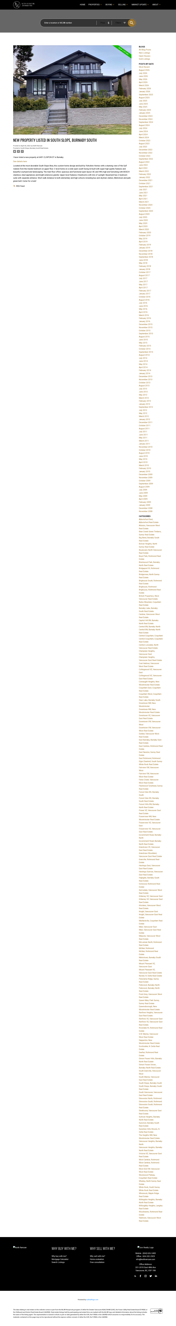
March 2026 (144, 85)
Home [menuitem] (82, 4)
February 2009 (145, 502)
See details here (20, 161)
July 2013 (143, 389)
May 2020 (143, 223)
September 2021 (146, 186)
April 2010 (143, 462)
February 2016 (145, 318)
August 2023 (144, 143)
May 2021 (143, 196)
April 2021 (143, 199)
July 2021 (143, 189)
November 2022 (145, 153)
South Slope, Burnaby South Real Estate (34, 148)
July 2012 (143, 410)
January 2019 (144, 248)
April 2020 (143, 226)
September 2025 (146, 94)
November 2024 (145, 119)
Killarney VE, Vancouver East (151, 896)
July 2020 (143, 217)
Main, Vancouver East (148, 927)
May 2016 (143, 309)
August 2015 (144, 337)
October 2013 (144, 383)
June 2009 (143, 493)
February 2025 (145, 110)
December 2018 (145, 251)
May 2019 (143, 238)
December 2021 (145, 180)
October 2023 (144, 140)
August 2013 (144, 386)
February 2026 (145, 88)
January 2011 (144, 444)
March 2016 (144, 315)
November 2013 (145, 379)
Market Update (139, 4)
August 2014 (144, 355)
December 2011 (145, 422)
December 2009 (145, 474)
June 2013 (143, 392)
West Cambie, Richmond (149, 1160)
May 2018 (143, 263)
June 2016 (143, 306)
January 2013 (144, 404)
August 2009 (144, 487)
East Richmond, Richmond (149, 758)
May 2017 (143, 284)
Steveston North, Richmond (150, 1098)
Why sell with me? (97, 1256)
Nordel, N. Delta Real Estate (150, 976)
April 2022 (143, 168)
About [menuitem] (155, 4)
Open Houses (144, 56)
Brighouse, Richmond (147, 587)
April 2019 (143, 241)
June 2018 (143, 260)
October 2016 (144, 297)
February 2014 (145, 370)
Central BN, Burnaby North (149, 626)
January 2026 (144, 91)
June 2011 (143, 435)
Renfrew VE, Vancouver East (150, 1019)
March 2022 (144, 171)
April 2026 (143, 82)
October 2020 (144, 208)
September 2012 (146, 407)
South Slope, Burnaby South (150, 1083)
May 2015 (143, 343)
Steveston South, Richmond (150, 1101)
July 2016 (143, 303)
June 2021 (143, 193)
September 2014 (146, 352)
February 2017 (145, 291)
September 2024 (146, 122)
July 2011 (143, 431)
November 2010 (145, 447)
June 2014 (143, 361)
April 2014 (143, 367)
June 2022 (143, 165)
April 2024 (143, 134)
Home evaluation (97, 1259)
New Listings (144, 53)
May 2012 (143, 413)
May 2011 (143, 438)
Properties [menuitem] (94, 4)
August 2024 (144, 125)
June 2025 (143, 104)
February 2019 (145, 245)
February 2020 (145, 232)
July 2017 (143, 278)
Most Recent (144, 67)
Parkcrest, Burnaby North (149, 985)
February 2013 (145, 401)
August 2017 (144, 275)
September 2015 (146, 333)
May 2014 (143, 364)
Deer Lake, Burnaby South (149, 700)
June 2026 (143, 76)
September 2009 (146, 484)
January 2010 (144, 471)
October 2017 (144, 272)
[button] (135, 1276)
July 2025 (143, 101)
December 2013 (145, 376)
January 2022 (144, 177)
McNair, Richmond (146, 948)
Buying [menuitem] (108, 4)
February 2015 (145, 346)
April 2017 (143, 287)
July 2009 (143, 490)
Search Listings (58, 1262)
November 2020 (145, 205)
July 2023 (143, 147)
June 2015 (143, 340)
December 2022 (145, 150)
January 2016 (144, 321)
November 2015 (145, 327)
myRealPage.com (92, 1300)
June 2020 (143, 220)
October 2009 (144, 481)
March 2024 (144, 137)
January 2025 (144, 113)
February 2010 (145, 468)
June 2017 (143, 281)
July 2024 (143, 128)
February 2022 (145, 174)
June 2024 (143, 131)
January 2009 (144, 505)
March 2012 (144, 416)
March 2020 (144, 229)
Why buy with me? (59, 1256)
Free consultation (97, 1262)
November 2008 (145, 511)
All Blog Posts (145, 50)
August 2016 (144, 300)
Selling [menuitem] (122, 4)
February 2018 (145, 266)
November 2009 (145, 477)
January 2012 (144, 419)
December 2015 (145, 324)
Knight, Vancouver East (148, 911)
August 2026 (144, 70)
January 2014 (144, 373)
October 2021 (144, 183)
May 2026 (143, 79)
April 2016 (143, 312)
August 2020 (144, 214)
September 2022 (146, 159)
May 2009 (143, 496)
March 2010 (144, 465)
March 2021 (144, 202)
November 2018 (145, 254)
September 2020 (146, 211)
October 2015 (144, 330)
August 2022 (144, 162)
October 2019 (144, 235)
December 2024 (145, 116)
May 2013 (143, 395)
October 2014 (144, 349)
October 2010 (144, 450)
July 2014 (143, 358)
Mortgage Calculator (60, 1259)
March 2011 (144, 441)
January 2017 (144, 294)
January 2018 (144, 269)
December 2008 (145, 508)
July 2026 (143, 73)
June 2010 (143, 456)
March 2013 (144, 398)
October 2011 (144, 425)
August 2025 (144, 97)
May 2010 (143, 459)
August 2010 (144, 453)
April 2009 (143, 499)
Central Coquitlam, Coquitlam (151, 636)
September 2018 (146, 257)
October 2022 (144, 156)
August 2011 (144, 428)
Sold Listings (144, 59)
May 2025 (143, 107)
